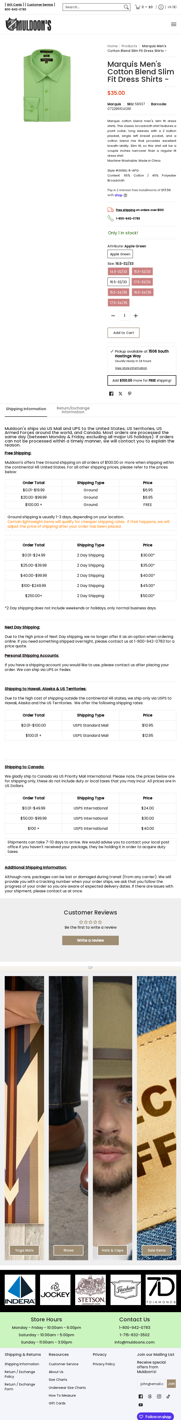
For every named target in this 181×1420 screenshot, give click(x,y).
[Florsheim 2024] (126, 1290)
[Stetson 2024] (90, 1290)
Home (112, 46)
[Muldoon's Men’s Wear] (28, 24)
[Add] (135, 316)
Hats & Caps (112, 1250)
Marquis (114, 104)
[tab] (26, 410)
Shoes (68, 1250)
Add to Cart (123, 332)
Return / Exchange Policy (20, 1374)
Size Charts (58, 1379)
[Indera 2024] (20, 1290)
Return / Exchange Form (20, 1386)
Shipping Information (22, 1364)
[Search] (126, 7)
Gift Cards (57, 1403)
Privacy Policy (104, 1364)
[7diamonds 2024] (161, 1290)
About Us (56, 1371)
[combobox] (93, 7)
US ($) (172, 7)
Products (129, 46)
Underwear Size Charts (67, 1387)
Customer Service (63, 1364)
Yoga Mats (24, 1250)
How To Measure (62, 1395)
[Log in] (161, 7)
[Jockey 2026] (55, 1290)
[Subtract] (113, 316)
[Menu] (173, 24)
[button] (111, 394)
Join (171, 1383)
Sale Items (157, 1250)
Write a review (90, 940)
